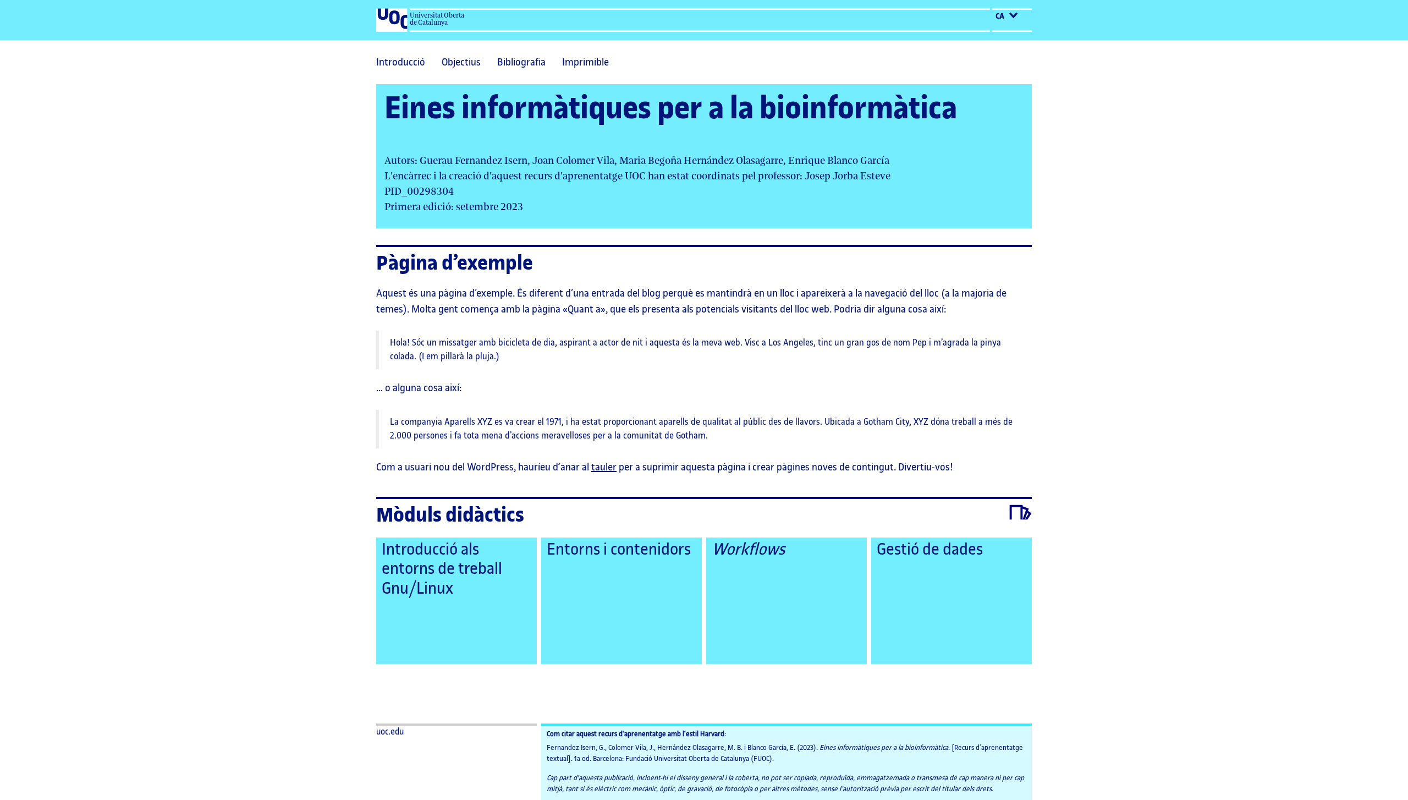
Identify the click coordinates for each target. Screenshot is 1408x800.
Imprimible (585, 62)
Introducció (400, 62)
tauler (604, 467)
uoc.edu (390, 732)
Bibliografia (521, 62)
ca (1001, 16)
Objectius (461, 62)
